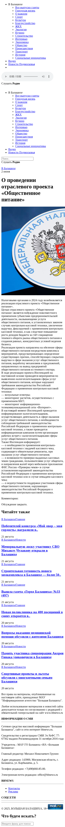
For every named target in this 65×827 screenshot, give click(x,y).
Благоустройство (25, 23)
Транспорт (21, 51)
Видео (12, 61)
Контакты (14, 788)
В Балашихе (8, 168)
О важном (21, 13)
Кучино (19, 32)
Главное (20, 519)
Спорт (19, 16)
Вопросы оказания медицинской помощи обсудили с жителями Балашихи (32, 634)
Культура (20, 20)
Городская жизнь (25, 10)
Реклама (13, 791)
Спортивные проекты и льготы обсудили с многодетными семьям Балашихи (26, 677)
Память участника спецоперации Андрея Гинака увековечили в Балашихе (32, 655)
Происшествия (24, 48)
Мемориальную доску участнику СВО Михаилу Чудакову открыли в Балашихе (30, 550)
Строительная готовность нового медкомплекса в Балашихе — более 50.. (31, 573)
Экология (21, 29)
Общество (21, 45)
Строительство (24, 35)
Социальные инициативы (30, 57)
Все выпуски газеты (27, 7)
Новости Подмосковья (21, 64)
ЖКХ (18, 26)
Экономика (22, 42)
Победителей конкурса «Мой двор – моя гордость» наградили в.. (31, 528)
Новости (21, 539)
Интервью (21, 38)
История (20, 54)
